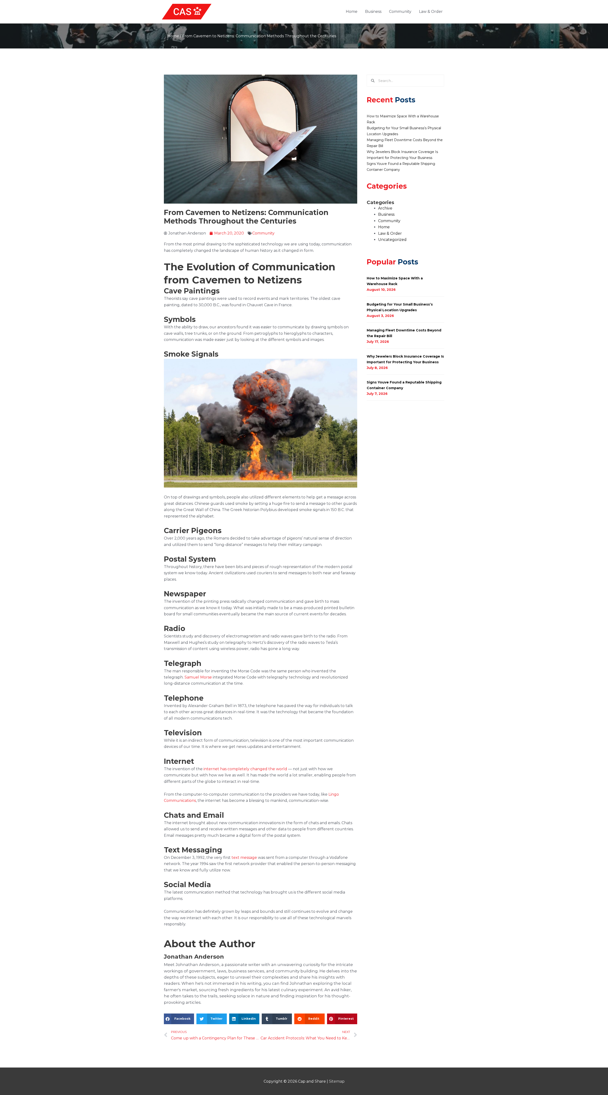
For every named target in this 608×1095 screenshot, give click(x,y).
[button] (179, 1019)
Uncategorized (392, 239)
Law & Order (431, 11)
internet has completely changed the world (245, 769)
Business (373, 11)
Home (351, 11)
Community (400, 11)
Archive (385, 208)
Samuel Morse (198, 677)
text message (244, 857)
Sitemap (337, 1081)
